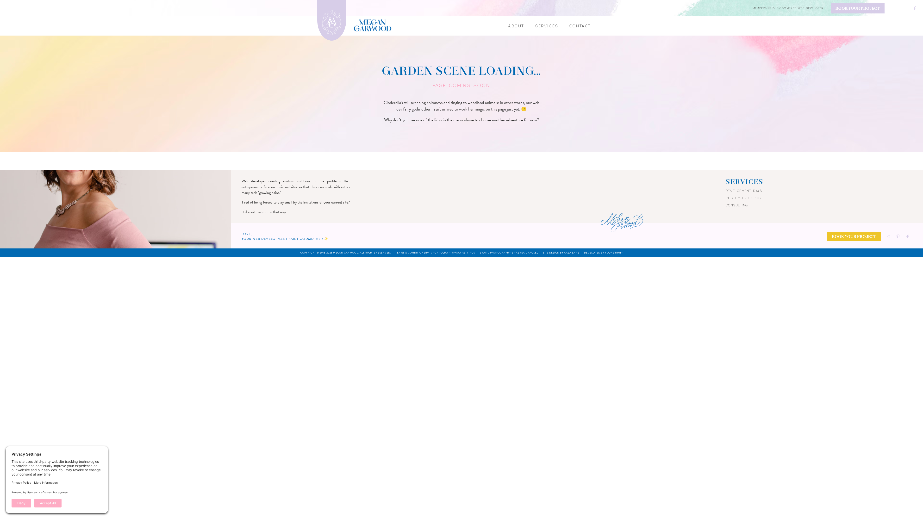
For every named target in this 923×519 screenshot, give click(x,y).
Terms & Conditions (410, 252)
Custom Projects (743, 198)
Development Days (744, 191)
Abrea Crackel (527, 252)
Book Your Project (858, 9)
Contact (580, 26)
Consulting (737, 205)
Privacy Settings (462, 252)
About (516, 26)
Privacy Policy (437, 252)
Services (547, 26)
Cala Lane (571, 252)
